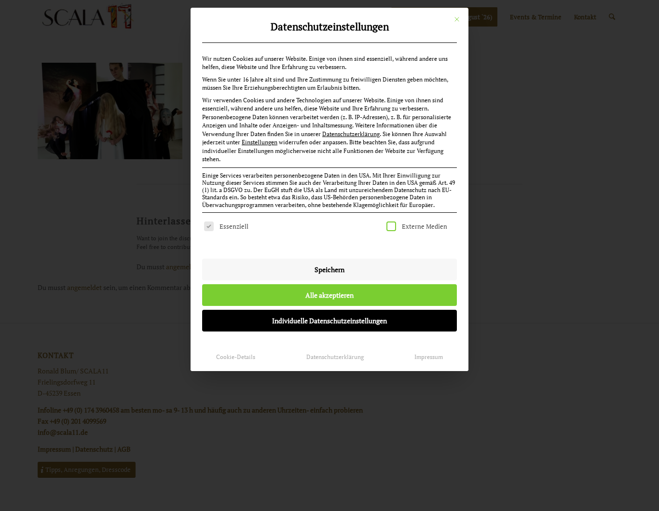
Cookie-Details (235, 357)
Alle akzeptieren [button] (329, 295)
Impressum (428, 357)
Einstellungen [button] (259, 142)
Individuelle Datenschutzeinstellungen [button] (329, 320)
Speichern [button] (329, 269)
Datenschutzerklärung (351, 134)
